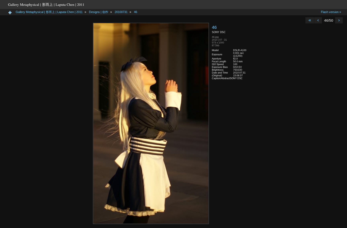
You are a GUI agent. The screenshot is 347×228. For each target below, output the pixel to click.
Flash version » (331, 12)
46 (135, 12)
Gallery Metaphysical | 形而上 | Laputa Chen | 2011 (46, 4)
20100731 (121, 12)
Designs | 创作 (98, 12)
